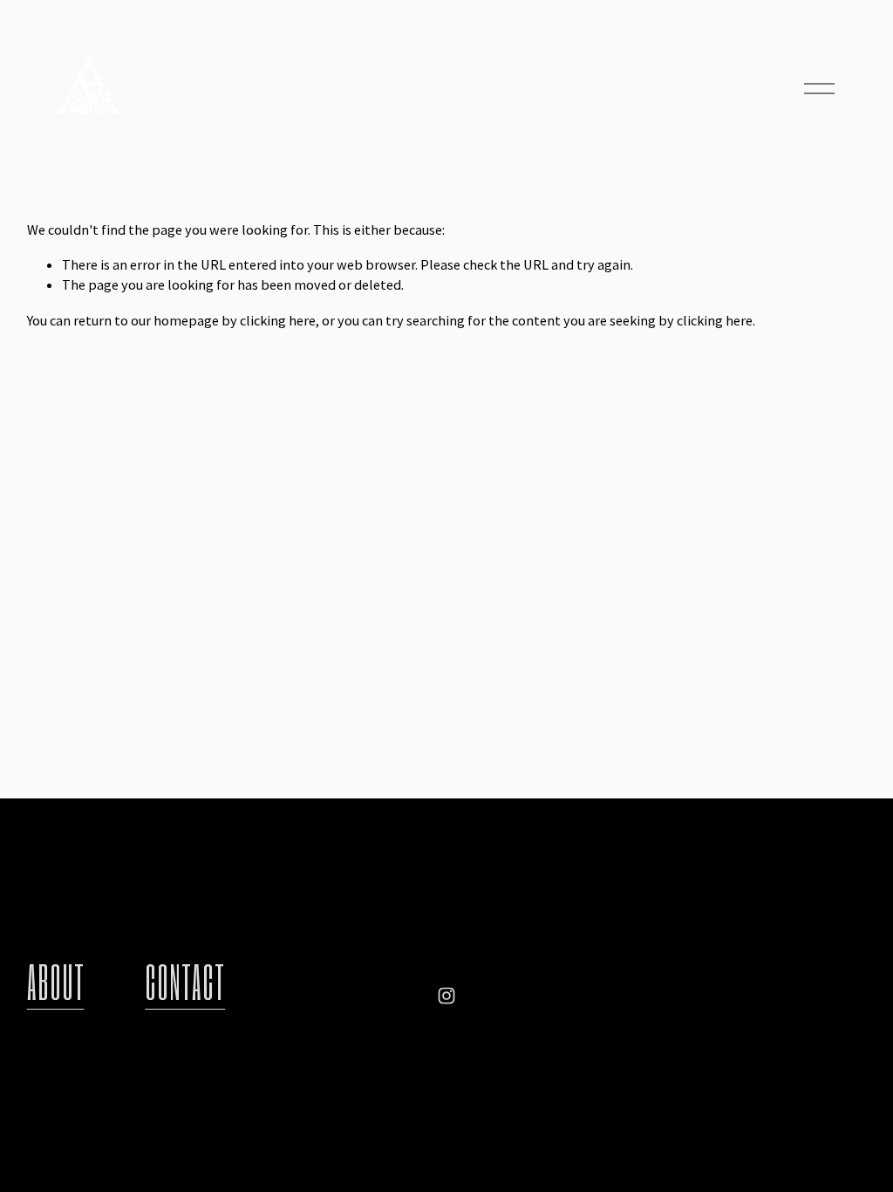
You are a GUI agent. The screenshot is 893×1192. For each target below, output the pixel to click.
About (56, 981)
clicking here (278, 320)
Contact (185, 981)
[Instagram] (446, 995)
